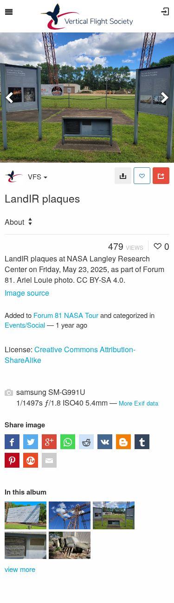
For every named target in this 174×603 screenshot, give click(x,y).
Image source (27, 292)
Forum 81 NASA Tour (65, 315)
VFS (34, 176)
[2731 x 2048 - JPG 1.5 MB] (123, 175)
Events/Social (25, 325)
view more (20, 569)
